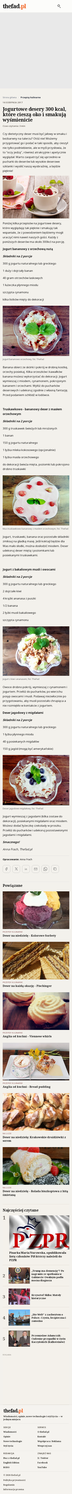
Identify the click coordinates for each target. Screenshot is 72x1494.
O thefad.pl (43, 1431)
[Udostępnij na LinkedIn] (26, 869)
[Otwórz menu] (65, 6)
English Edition (11, 1462)
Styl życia (8, 1445)
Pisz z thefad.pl (11, 1458)
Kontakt (42, 1436)
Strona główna (10, 97)
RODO (6, 1467)
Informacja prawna (13, 1489)
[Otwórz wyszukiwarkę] (57, 6)
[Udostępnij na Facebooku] (6, 869)
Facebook (43, 1462)
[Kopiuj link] (55, 869)
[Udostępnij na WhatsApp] (45, 869)
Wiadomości (9, 1431)
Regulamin (9, 1484)
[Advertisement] (36, 50)
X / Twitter (43, 1458)
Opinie (6, 1436)
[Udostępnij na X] (16, 869)
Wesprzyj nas (45, 1445)
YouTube (42, 1467)
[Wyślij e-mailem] (36, 869)
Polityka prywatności (14, 1480)
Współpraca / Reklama (49, 1441)
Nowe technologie (12, 1441)
